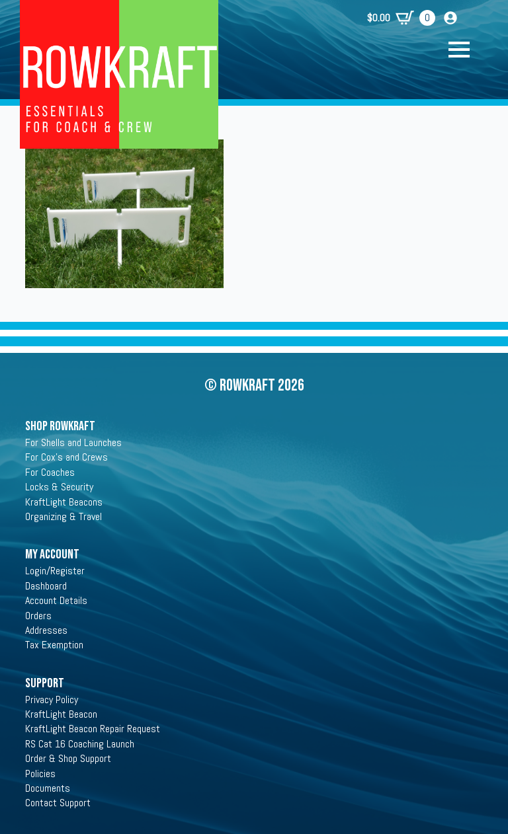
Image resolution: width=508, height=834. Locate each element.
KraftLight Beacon (61, 714)
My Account (52, 554)
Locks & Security (59, 487)
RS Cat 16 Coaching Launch (79, 744)
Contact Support (58, 803)
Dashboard (46, 586)
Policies (40, 773)
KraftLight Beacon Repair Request (92, 729)
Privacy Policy (51, 699)
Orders (38, 616)
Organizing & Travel (63, 516)
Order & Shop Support (68, 758)
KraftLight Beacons (64, 502)
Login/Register (55, 571)
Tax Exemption (54, 645)
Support (44, 683)
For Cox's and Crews (66, 457)
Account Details (56, 600)
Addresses (46, 630)
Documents (47, 788)
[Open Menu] (465, 49)
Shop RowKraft (60, 426)
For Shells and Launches (73, 442)
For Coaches (50, 472)
